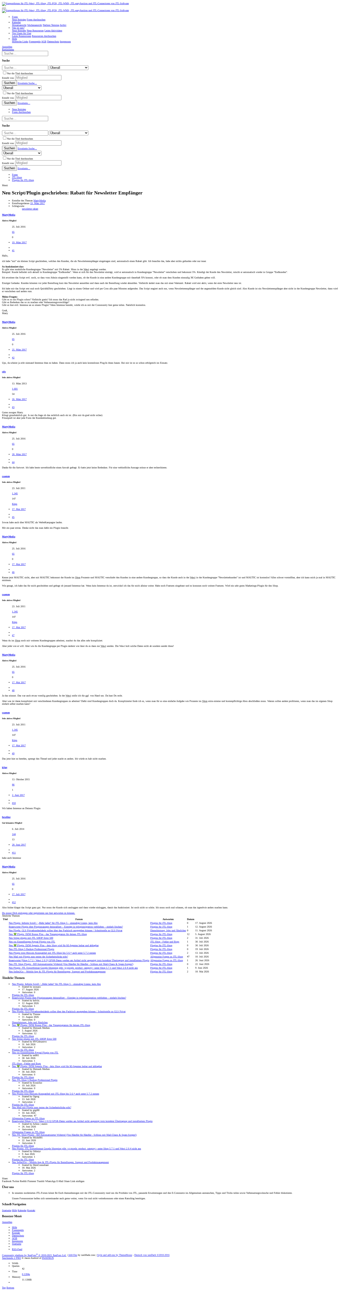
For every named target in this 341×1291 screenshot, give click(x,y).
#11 (14, 852)
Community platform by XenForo (34, 1255)
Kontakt (31, 1210)
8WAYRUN (48, 1258)
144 (14, 834)
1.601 (15, 388)
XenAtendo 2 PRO (11, 1258)
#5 (13, 517)
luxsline (6, 817)
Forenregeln (18, 1230)
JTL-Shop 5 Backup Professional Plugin (31, 949)
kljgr (4, 767)
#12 (14, 902)
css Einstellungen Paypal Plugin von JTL (32, 941)
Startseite (6, 1210)
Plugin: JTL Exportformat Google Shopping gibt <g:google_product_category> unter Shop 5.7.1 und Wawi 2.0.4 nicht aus (73, 967)
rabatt (35, 208)
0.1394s (26, 1274)
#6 (13, 572)
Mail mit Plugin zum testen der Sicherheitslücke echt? (38, 956)
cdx (4, 371)
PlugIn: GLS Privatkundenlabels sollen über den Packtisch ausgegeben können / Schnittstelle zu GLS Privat (65, 930)
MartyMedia (39, 200)
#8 (13, 690)
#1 (13, 250)
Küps (14, 504)
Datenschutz (18, 1235)
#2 (13, 357)
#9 (13, 753)
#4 (13, 462)
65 (13, 232)
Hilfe (14, 1210)
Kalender (22, 1210)
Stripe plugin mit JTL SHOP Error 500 (31, 938)
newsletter (27, 208)
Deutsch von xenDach (152, 1255)
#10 (14, 803)
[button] (4, 8)
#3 (13, 407)
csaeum (6, 476)
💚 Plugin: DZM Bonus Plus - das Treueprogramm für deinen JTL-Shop (48, 934)
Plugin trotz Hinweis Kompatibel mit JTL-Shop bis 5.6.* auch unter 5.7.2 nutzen (52, 952)
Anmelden (7, 1222)
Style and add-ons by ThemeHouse (114, 1255)
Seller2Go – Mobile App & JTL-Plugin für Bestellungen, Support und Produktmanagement (57, 971)
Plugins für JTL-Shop (161, 923)
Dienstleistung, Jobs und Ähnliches (168, 930)
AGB (14, 1238)
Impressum (17, 1241)
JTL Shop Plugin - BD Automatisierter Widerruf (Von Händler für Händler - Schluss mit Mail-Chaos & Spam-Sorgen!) (71, 964)
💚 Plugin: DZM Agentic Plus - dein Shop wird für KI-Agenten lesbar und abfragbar (54, 945)
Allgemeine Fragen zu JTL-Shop (166, 956)
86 (13, 784)
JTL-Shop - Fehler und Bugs (164, 941)
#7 (13, 635)
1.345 (15, 493)
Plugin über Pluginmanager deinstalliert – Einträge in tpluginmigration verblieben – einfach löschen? (66, 926)
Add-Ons (72, 1255)
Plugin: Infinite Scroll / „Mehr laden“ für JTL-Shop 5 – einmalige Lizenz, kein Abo (53, 923)
